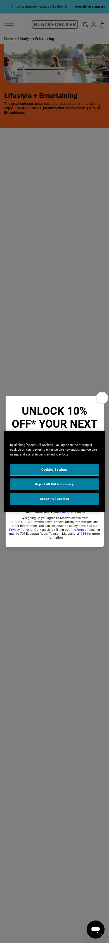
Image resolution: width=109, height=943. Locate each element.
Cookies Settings (54, 469)
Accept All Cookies (54, 499)
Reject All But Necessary (54, 484)
